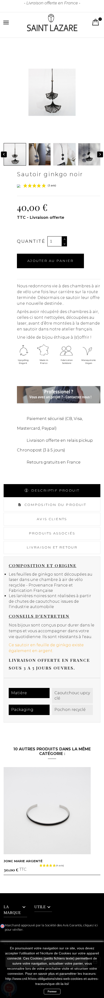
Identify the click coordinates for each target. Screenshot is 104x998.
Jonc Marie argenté (23, 861)
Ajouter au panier (50, 261)
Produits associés (52, 533)
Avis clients (52, 519)
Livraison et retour (52, 547)
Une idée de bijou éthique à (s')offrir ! (54, 337)
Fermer (52, 991)
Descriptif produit (54, 490)
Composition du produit (54, 505)
